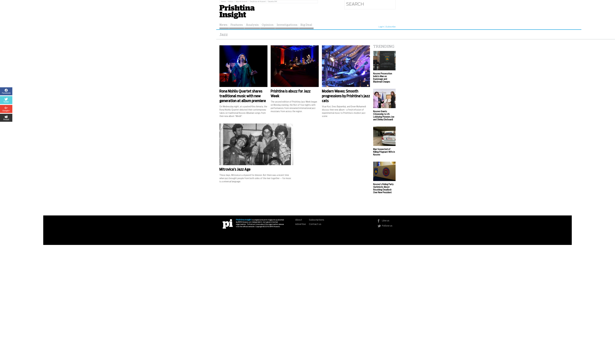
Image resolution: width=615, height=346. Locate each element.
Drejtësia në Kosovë (258, 1)
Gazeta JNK (272, 1)
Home (223, 1)
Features (236, 25)
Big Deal (306, 25)
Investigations (287, 25)
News (223, 25)
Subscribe (391, 27)
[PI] (228, 224)
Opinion (268, 25)
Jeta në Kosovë (241, 1)
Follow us (387, 226)
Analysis (252, 25)
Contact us (315, 224)
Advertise (300, 224)
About (298, 220)
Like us (385, 221)
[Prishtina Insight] (237, 11)
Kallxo (230, 1)
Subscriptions (316, 220)
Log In (381, 27)
